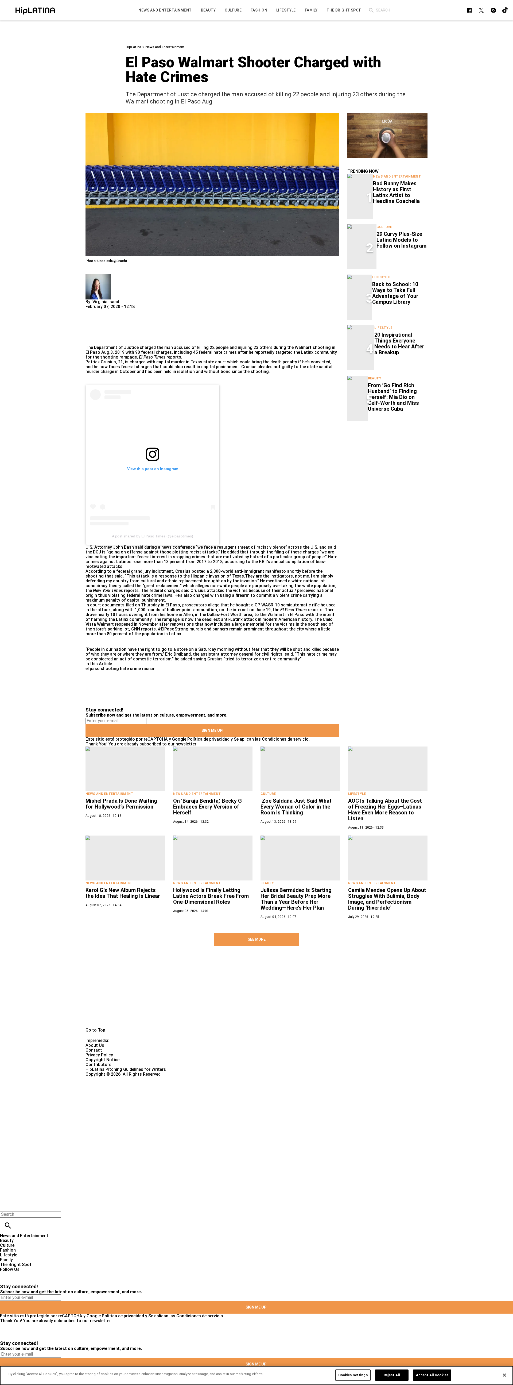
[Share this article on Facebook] (105, 311)
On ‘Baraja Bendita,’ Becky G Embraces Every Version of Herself (207, 807)
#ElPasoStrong (173, 629)
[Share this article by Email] (131, 311)
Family (6, 1259)
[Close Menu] (6, 1205)
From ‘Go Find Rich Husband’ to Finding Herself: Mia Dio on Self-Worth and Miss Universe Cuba (393, 397)
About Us (95, 1045)
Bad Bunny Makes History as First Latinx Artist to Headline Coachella (396, 192)
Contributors (98, 1064)
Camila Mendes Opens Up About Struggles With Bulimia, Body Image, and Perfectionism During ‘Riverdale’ (387, 899)
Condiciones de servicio (285, 739)
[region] (256, 1375)
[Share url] (92, 339)
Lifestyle (381, 277)
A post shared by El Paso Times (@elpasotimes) (152, 536)
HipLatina (133, 47)
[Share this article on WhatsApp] (92, 311)
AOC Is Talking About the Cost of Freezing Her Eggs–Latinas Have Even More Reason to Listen (385, 810)
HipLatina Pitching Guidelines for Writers (126, 1069)
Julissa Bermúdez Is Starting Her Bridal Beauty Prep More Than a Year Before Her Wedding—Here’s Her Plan (296, 899)
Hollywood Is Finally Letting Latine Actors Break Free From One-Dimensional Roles (211, 896)
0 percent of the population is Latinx (145, 633)
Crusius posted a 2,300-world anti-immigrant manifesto (230, 571)
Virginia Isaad (105, 301)
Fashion (8, 1250)
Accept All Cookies (432, 1375)
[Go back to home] (210, 1096)
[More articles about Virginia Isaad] (98, 276)
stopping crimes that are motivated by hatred (218, 556)
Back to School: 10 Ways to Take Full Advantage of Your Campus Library (395, 293)
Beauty (374, 378)
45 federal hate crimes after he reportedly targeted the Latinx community (265, 352)
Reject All (392, 1375)
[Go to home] (257, 993)
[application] (387, 135)
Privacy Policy (99, 1054)
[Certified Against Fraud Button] (105, 1079)
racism (149, 668)
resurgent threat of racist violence (250, 547)
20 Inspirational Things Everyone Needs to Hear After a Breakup (399, 344)
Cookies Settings (353, 1375)
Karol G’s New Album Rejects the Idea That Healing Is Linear (123, 893)
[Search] (371, 10)
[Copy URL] (98, 327)
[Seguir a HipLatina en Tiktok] (505, 10)
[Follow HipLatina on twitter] (481, 10)
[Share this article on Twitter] (118, 311)
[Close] (504, 1375)
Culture (384, 227)
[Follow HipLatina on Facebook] (469, 10)
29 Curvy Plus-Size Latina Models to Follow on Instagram (401, 240)
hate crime (130, 668)
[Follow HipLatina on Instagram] (493, 10)
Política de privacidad (208, 739)
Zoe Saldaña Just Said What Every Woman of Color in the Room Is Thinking (296, 807)
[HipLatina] (35, 10)
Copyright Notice (102, 1059)
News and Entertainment (165, 47)
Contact (94, 1050)
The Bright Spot (16, 1264)
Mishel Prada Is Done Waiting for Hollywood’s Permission (121, 804)
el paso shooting (102, 668)
